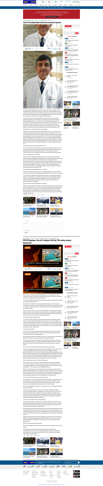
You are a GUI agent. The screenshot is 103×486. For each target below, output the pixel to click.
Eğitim (55, 7)
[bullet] (37, 232)
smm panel (34, 477)
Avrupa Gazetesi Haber (26, 20)
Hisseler (57, 466)
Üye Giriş (64, 471)
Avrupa (45, 7)
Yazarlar (65, 4)
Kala (29, 194)
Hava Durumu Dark (26, 471)
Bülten (49, 7)
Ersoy (31, 435)
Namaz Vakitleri (31, 466)
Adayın (28, 435)
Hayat (58, 7)
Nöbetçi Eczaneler (35, 474)
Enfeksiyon (25, 194)
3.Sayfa (41, 7)
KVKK (54, 484)
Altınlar (51, 471)
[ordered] (36, 232)
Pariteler (63, 466)
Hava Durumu (44, 466)
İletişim (43, 484)
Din (51, 7)
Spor (46, 4)
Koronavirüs (33, 194)
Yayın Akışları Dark (35, 472)
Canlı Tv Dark (34, 471)
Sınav (38, 435)
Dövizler (51, 472)
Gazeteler (71, 4)
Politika (62, 7)
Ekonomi (41, 4)
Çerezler (51, 484)
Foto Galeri (55, 4)
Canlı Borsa (43, 471)
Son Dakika (25, 4)
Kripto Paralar (77, 466)
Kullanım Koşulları (58, 484)
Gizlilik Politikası (47, 484)
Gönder (26, 232)
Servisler (31, 4)
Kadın (50, 4)
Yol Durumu (69, 466)
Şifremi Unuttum (66, 474)
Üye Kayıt (65, 472)
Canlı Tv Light (25, 474)
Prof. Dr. (38, 194)
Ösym (35, 435)
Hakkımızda (40, 484)
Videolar (60, 4)
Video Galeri (59, 472)
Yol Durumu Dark (26, 472)
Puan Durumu (51, 466)
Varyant (42, 194)
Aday (24, 435)
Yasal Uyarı (63, 484)
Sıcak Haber (59, 477)
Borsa (24, 466)
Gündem (36, 4)
